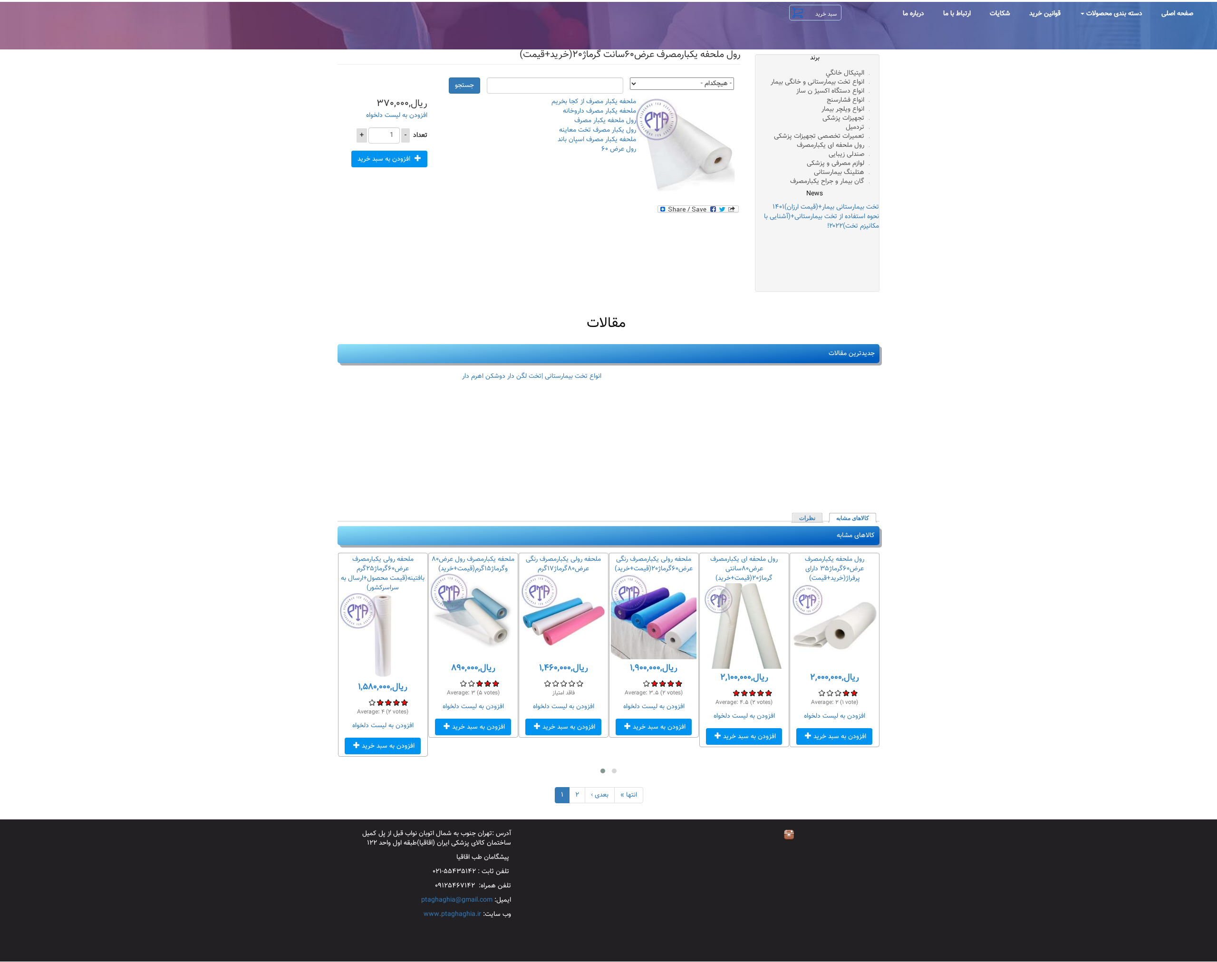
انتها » (628, 795)
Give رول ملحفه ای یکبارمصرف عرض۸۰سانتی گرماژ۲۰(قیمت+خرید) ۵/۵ (736, 692)
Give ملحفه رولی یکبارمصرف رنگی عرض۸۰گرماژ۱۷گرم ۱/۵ (580, 683)
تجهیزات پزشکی (843, 118)
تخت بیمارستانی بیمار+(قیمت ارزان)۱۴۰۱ (826, 207)
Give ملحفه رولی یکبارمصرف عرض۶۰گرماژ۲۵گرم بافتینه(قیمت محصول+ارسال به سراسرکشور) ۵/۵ (372, 702)
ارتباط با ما (957, 14)
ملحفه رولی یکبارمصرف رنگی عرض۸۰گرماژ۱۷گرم (563, 564)
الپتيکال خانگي (845, 73)
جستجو (464, 85)
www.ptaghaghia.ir (452, 914)
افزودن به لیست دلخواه (396, 115)
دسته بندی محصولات (1113, 14)
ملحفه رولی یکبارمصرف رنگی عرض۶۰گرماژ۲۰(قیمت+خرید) (654, 564)
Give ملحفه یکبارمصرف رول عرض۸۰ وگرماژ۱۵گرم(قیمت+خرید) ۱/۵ (496, 683)
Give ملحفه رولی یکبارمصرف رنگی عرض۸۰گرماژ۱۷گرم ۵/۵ (547, 683)
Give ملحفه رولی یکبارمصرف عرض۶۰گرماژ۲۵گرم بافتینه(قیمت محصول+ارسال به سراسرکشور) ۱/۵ (404, 702)
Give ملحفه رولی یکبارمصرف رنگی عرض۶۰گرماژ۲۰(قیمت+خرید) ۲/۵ (670, 683)
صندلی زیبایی (846, 154)
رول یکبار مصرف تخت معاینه (597, 130)
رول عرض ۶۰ (618, 149)
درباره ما (913, 14)
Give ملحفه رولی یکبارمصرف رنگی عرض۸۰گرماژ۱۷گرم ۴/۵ (555, 683)
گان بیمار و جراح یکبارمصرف (827, 181)
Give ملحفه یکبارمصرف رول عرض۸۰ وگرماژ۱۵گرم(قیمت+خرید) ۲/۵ (487, 683)
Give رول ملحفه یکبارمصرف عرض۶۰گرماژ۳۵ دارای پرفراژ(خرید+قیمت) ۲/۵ (846, 692)
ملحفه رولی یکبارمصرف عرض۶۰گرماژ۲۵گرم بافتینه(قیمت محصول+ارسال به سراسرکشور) (383, 573)
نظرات (807, 518)
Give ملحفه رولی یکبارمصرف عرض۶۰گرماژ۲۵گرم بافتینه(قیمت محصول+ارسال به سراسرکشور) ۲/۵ (396, 702)
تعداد (420, 135)
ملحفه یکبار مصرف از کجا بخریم (593, 101)
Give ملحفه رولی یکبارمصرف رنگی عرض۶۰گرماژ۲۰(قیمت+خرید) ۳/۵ (662, 683)
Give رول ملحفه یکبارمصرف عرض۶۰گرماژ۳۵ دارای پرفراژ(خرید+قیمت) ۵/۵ (822, 692)
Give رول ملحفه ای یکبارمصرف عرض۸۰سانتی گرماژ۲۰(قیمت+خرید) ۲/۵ (760, 692)
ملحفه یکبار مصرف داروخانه (599, 111)
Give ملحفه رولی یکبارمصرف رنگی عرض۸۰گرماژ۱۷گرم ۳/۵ (564, 683)
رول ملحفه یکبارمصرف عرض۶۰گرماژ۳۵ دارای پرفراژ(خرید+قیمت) (834, 569)
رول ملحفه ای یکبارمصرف (830, 145)
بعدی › (599, 795)
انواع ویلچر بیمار (842, 109)
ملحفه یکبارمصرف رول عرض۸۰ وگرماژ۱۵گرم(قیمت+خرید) (473, 564)
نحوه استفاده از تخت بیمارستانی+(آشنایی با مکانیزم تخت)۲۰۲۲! (821, 221)
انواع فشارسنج (845, 100)
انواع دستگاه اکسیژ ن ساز (830, 91)
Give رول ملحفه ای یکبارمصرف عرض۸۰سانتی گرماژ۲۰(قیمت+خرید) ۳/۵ (752, 692)
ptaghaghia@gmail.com (457, 900)
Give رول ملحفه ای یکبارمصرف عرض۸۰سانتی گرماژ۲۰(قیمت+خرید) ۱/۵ (768, 692)
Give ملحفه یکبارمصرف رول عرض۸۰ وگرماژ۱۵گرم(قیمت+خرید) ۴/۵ (471, 683)
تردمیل (855, 127)
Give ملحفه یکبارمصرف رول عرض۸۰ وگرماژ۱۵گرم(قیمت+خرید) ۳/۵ (479, 683)
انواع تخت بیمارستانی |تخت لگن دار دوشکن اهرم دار (531, 376)
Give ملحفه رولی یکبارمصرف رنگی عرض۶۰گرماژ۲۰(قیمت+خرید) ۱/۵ (679, 683)
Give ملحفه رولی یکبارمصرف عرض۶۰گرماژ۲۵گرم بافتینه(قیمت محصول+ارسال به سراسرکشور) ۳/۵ (388, 702)
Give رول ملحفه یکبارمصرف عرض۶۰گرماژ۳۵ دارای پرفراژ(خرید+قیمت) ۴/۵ (830, 692)
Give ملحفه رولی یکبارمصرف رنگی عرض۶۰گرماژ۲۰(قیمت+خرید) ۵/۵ (646, 683)
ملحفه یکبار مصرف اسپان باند (597, 140)
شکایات (1000, 14)
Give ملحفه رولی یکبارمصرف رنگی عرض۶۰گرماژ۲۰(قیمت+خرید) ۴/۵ (654, 683)
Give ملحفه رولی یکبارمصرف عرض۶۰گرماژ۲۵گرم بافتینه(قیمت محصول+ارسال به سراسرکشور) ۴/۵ (380, 702)
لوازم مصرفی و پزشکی (835, 163)
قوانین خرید (1045, 14)
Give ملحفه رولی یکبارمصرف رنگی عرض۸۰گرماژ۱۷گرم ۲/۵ (572, 683)
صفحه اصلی (1177, 14)
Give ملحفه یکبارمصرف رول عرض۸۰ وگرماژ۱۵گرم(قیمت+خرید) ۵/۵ (463, 683)
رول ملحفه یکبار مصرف (605, 120)
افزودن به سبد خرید (384, 159)
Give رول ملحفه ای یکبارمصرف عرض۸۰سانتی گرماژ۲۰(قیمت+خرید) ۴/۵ (744, 692)
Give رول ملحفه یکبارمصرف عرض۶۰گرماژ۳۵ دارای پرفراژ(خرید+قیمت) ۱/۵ (854, 692)
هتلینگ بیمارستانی (839, 172)
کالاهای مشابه (850, 518)
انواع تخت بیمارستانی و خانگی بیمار (817, 82)
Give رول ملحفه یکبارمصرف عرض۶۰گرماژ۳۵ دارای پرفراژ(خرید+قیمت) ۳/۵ (838, 692)
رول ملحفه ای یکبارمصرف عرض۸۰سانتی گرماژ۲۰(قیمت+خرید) (744, 569)
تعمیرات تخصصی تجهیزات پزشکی (819, 136)
